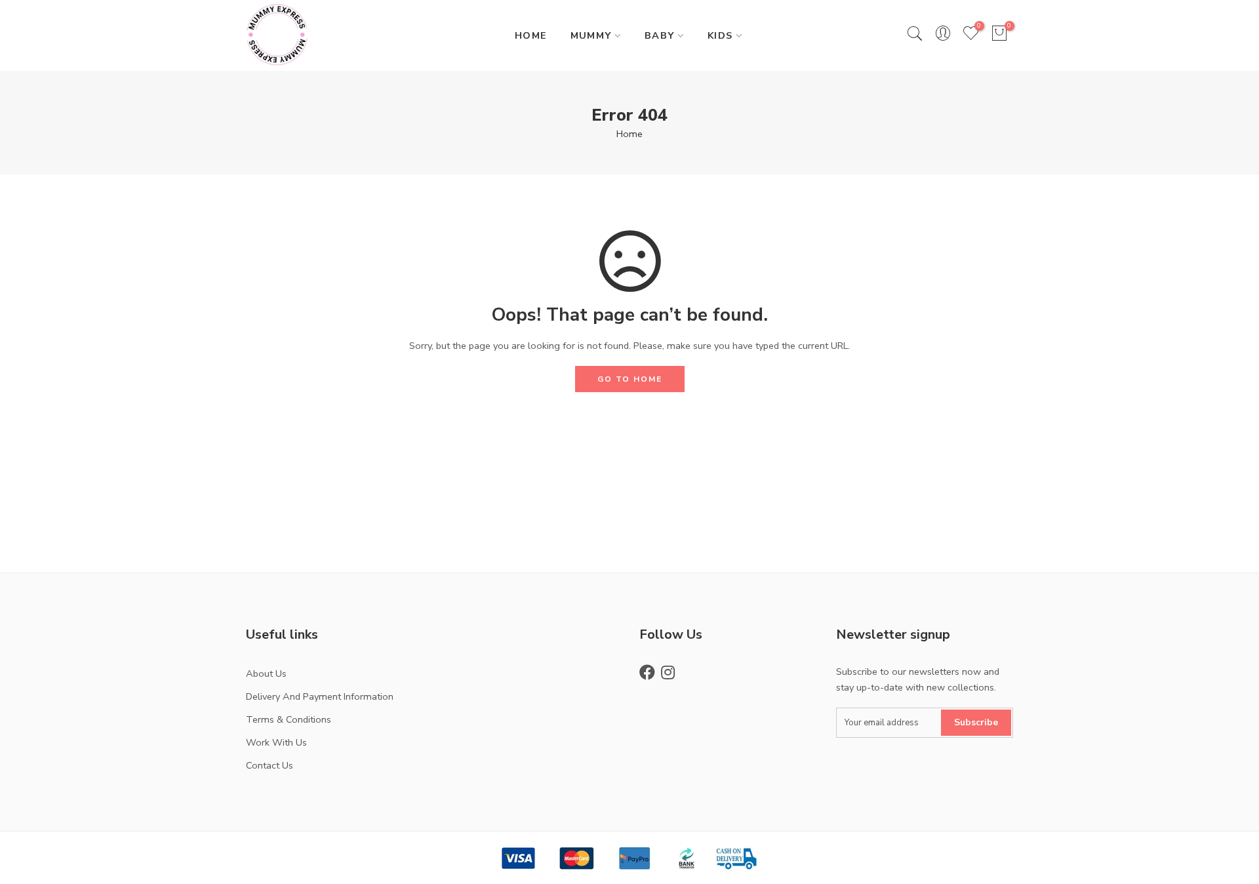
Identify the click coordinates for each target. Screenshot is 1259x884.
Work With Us (276, 742)
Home (629, 133)
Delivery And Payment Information (319, 696)
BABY (660, 35)
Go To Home (629, 379)
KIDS (720, 35)
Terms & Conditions (288, 719)
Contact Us (269, 765)
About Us (266, 673)
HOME (531, 35)
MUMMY (591, 35)
